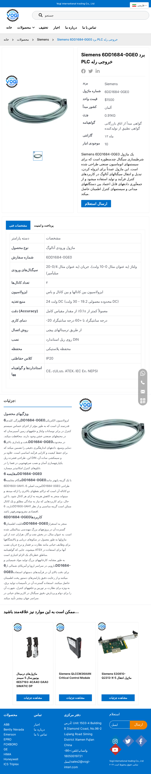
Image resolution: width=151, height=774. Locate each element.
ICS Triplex (11, 764)
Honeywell (11, 759)
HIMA (7, 754)
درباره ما (71, 27)
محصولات (24, 27)
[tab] (18, 225)
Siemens (43, 39)
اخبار (56, 27)
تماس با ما (89, 27)
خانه (9, 27)
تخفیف (43, 27)
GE (6, 749)
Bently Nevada (14, 729)
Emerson (10, 734)
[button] (96, 203)
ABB (6, 724)
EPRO (7, 739)
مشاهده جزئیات (33, 698)
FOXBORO (10, 744)
